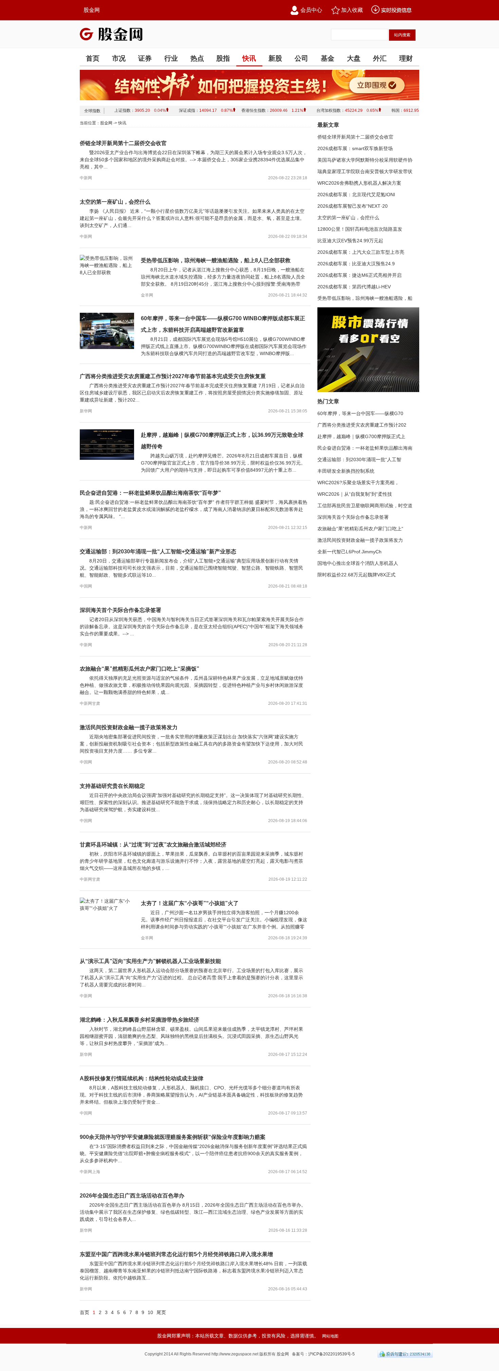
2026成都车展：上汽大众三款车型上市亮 (360, 252)
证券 (145, 58)
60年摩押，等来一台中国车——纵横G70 (360, 413)
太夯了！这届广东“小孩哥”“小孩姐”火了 (190, 903)
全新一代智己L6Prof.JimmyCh (349, 551)
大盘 (354, 58)
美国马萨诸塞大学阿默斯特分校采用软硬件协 (364, 160)
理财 (406, 58)
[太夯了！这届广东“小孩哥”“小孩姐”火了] (107, 908)
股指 (223, 58)
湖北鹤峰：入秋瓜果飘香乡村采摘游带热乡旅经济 (139, 1020)
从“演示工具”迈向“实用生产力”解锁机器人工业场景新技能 (150, 961)
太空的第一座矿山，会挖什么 (115, 202)
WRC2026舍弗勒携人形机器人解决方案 (359, 183)
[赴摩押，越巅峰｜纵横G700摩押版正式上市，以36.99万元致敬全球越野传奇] (107, 458)
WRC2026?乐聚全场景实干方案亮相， (358, 482)
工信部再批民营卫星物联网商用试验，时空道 (364, 505)
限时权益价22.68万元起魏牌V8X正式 (356, 574)
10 (150, 1312)
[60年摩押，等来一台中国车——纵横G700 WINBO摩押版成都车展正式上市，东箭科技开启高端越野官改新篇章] (107, 347)
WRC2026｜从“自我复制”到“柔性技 (354, 494)
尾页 (161, 1312)
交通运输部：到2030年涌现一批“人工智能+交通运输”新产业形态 (158, 551)
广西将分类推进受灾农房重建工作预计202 (361, 425)
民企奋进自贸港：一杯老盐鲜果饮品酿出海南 (364, 448)
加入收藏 (352, 10)
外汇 (380, 58)
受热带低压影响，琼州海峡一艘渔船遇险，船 (364, 298)
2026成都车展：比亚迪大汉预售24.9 (356, 263)
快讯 (249, 58)
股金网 (92, 10)
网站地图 (330, 1336)
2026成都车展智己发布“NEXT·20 (352, 206)
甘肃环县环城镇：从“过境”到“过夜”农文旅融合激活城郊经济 (153, 844)
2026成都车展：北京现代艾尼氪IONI (356, 194)
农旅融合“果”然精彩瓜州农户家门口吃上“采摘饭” (139, 669)
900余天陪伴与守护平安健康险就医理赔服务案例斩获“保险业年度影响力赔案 (172, 1137)
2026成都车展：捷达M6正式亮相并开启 (359, 275)
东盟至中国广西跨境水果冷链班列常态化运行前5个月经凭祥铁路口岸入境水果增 (176, 1254)
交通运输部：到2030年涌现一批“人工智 (359, 459)
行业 (171, 58)
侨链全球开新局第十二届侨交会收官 (123, 143)
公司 (301, 58)
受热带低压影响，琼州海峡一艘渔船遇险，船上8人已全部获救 (216, 260)
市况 (119, 58)
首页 (92, 58)
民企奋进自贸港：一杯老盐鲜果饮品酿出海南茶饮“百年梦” (150, 493)
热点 (197, 58)
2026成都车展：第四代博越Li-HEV (354, 286)
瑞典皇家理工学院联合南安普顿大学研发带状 (364, 171)
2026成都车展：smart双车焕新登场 (355, 148)
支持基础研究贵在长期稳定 (112, 786)
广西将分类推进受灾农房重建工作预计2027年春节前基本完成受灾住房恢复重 (173, 376)
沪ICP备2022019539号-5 (331, 1354)
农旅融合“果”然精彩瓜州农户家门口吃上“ (360, 528)
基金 (327, 58)
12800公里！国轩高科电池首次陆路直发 (359, 229)
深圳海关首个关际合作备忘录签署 (120, 610)
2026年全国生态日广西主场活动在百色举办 (132, 1196)
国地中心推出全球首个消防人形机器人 (357, 563)
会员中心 (311, 10)
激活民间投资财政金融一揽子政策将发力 (129, 727)
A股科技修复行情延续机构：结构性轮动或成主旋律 (141, 1078)
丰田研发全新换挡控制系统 (345, 471)
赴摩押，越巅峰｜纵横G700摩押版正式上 (361, 436)
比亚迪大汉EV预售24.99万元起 (350, 240)
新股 (275, 58)
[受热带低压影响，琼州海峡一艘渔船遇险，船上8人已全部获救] (107, 272)
